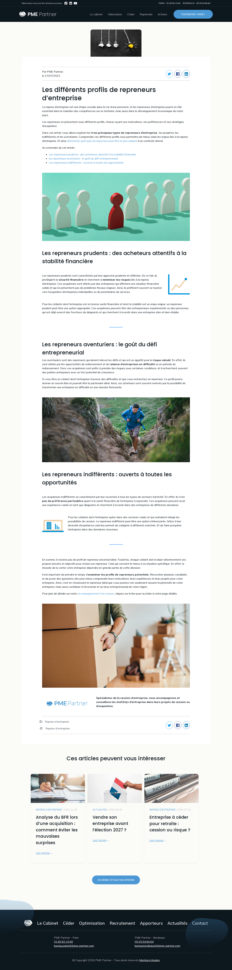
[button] (96, 14)
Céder (68, 923)
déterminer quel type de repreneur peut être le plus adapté (102, 141)
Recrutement (122, 923)
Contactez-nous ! (193, 14)
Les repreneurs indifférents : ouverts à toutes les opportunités (86, 162)
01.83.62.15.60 (173, 3)
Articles (162, 14)
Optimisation (92, 923)
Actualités (177, 923)
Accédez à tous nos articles (116, 880)
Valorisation (115, 14)
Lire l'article (43, 853)
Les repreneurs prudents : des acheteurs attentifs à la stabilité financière (92, 154)
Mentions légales (149, 960)
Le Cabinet (47, 923)
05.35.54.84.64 (203, 3)
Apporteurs (151, 923)
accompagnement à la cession (96, 593)
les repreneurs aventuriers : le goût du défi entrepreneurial (83, 158)
